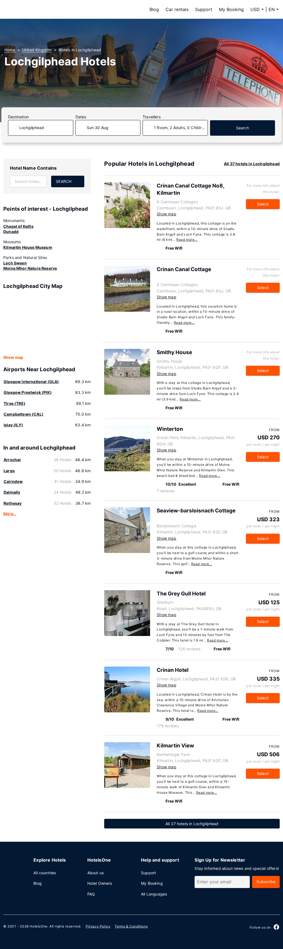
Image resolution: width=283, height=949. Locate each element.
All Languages (154, 894)
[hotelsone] (39, 9)
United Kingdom (37, 49)
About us (95, 872)
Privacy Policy (98, 926)
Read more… (186, 239)
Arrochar (12, 459)
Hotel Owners (99, 883)
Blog (154, 9)
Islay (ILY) (13, 425)
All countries (44, 872)
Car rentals (177, 9)
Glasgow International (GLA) (31, 381)
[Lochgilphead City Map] (47, 322)
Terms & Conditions (131, 926)
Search (242, 127)
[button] (274, 9)
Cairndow (13, 481)
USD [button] (255, 9)
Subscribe (265, 881)
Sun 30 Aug (98, 127)
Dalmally (12, 492)
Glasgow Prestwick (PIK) (28, 392)
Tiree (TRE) (14, 403)
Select (263, 204)
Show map (13, 357)
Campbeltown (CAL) (23, 414)
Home (9, 49)
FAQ (91, 894)
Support (203, 9)
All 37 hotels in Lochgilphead (252, 163)
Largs (9, 470)
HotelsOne (38, 926)
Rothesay (13, 503)
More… (9, 513)
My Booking (231, 9)
